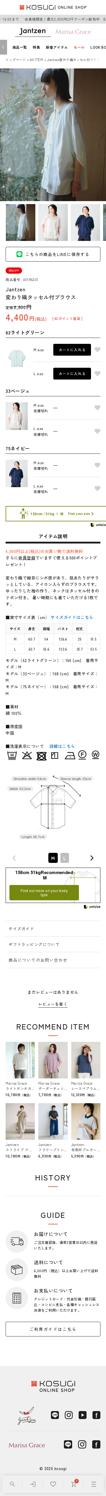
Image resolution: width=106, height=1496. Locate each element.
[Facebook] (96, 1415)
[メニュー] (94, 1484)
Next (101, 134)
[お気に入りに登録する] (97, 350)
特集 (36, 47)
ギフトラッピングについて (34, 944)
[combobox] (53, 858)
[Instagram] (69, 1415)
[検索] (12, 1484)
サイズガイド (21, 929)
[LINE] (55, 1415)
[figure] (14, 858)
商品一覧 (19, 47)
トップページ (16, 59)
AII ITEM (36, 59)
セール (79, 47)
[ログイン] (33, 1484)
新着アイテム (57, 47)
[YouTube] (83, 1415)
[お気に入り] (53, 1484)
